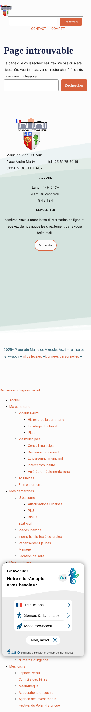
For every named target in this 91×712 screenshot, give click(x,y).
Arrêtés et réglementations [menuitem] (49, 471)
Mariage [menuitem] (25, 549)
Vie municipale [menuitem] (30, 439)
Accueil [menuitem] (14, 400)
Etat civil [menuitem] (25, 523)
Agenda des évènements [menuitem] (38, 699)
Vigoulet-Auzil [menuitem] (29, 413)
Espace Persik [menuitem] (29, 673)
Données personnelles (62, 356)
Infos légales (32, 356)
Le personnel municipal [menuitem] (45, 458)
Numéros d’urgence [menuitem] (33, 660)
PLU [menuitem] (31, 511)
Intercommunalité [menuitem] (41, 465)
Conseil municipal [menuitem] (41, 446)
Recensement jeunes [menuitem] (35, 543)
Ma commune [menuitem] (19, 406)
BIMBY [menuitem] (33, 517)
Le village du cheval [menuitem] (42, 426)
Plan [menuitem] (31, 432)
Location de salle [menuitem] (31, 556)
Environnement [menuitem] (30, 485)
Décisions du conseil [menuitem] (43, 452)
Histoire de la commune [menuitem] (46, 420)
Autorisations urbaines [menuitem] (45, 504)
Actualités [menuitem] (26, 478)
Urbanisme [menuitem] (27, 497)
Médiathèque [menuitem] (28, 686)
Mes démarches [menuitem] (21, 491)
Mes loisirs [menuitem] (17, 666)
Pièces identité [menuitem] (30, 530)
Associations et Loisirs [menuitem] (36, 692)
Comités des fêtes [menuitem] (33, 679)
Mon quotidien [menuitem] (20, 562)
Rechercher (70, 22)
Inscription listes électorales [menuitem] (40, 537)
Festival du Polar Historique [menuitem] (39, 705)
